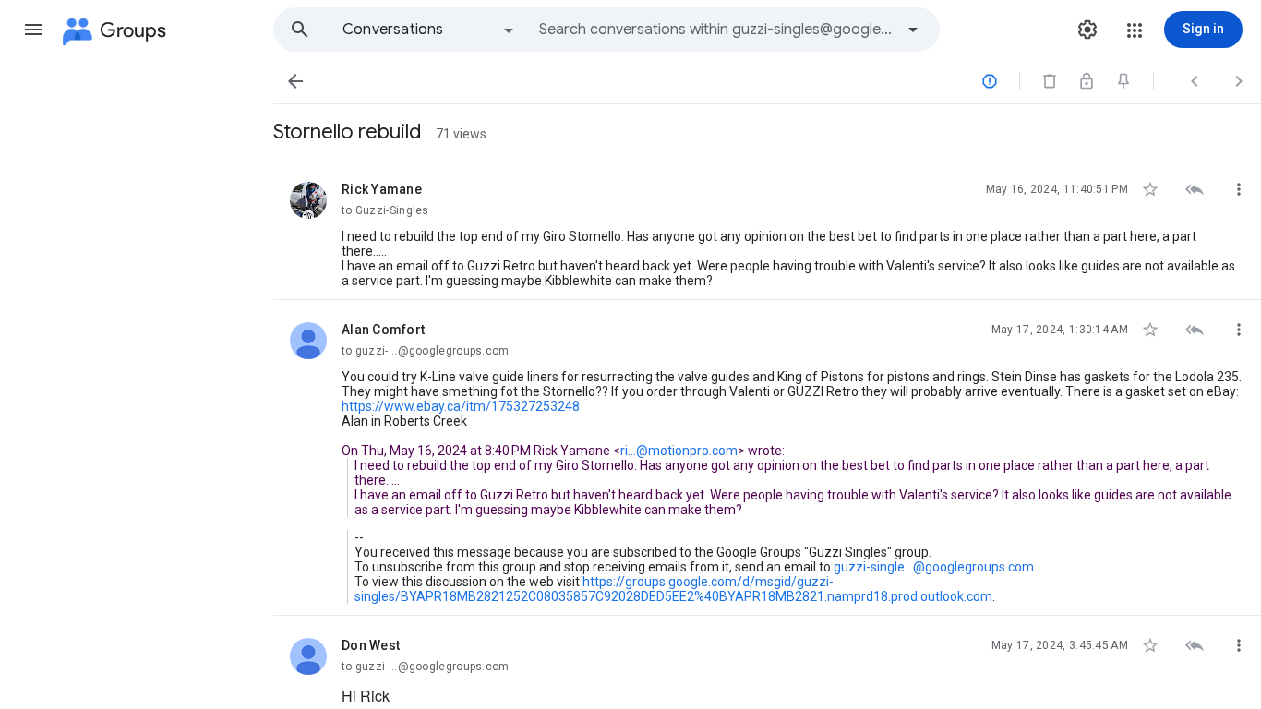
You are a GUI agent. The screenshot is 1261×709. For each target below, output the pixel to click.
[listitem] (767, 230)
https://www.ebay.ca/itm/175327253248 (461, 406)
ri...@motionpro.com (679, 450)
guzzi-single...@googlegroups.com (934, 566)
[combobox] (716, 29)
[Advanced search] (913, 29)
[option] (429, 29)
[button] (33, 29)
